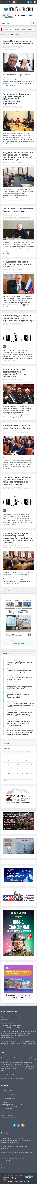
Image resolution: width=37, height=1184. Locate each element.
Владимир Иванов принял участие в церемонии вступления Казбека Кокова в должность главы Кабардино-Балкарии (18, 538)
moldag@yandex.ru (7, 1115)
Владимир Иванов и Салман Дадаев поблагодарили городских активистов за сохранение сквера (17, 480)
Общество (30, 325)
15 (27, 765)
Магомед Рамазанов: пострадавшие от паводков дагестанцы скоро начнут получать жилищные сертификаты (20, 732)
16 (31, 765)
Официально (26, 381)
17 (4, 769)
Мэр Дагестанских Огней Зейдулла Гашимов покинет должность (17, 264)
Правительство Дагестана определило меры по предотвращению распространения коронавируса (16, 99)
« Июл (5, 780)
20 (18, 769)
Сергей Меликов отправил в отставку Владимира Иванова (18, 42)
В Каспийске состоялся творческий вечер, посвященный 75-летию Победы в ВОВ (15, 373)
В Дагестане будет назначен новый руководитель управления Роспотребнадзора (18, 318)
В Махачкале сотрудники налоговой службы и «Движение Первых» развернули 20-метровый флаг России (20, 714)
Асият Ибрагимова (16, 106)
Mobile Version (24, 1181)
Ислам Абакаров (16, 323)
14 (22, 765)
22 (27, 769)
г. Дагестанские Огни (10, 217)
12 (13, 765)
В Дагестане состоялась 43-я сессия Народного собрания (16, 426)
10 (4, 765)
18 (9, 769)
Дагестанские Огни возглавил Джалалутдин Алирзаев (18, 210)
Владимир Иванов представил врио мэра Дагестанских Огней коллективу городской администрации (18, 156)
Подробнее (10, 85)
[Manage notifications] (4, 1179)
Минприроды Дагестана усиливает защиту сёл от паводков (19, 687)
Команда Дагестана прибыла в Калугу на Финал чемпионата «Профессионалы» (20, 679)
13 (18, 765)
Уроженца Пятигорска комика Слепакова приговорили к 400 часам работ (19, 662)
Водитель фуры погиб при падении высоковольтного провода (19, 671)
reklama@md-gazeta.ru (8, 1117)
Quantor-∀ (6, 1178)
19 (13, 769)
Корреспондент (16, 487)
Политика (13, 49)
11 (9, 765)
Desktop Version (13, 1181)
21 (22, 769)
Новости (6, 49)
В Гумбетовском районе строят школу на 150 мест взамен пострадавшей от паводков (20, 705)
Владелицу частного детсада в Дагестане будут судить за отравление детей (18, 695)
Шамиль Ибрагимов (17, 162)
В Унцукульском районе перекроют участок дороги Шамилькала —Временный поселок (19, 723)
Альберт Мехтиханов (17, 46)
